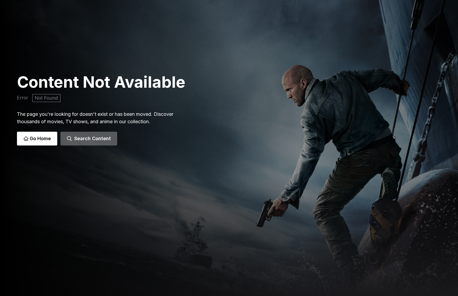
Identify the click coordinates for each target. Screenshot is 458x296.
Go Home (40, 138)
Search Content (92, 138)
